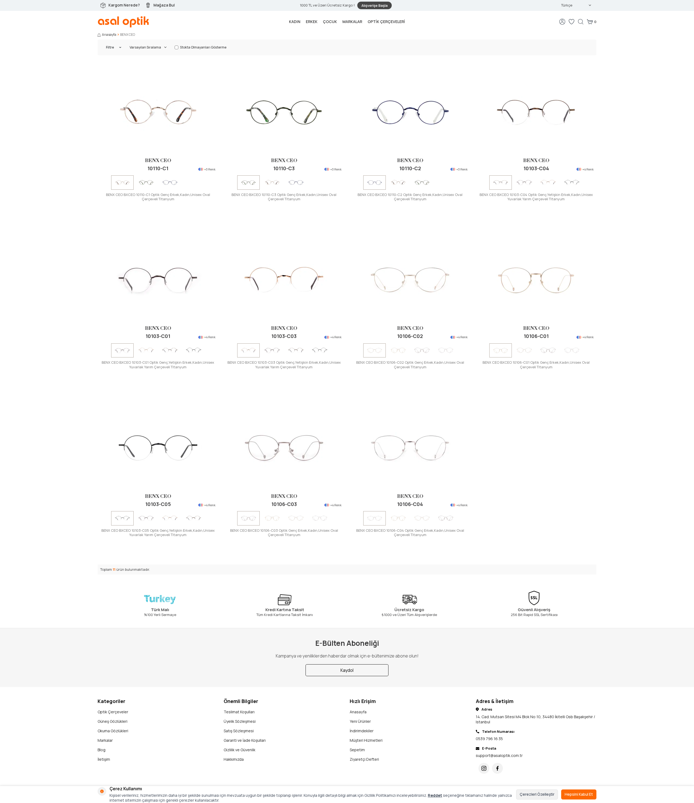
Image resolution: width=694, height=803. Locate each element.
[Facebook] (497, 768)
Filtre (110, 47)
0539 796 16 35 (489, 738)
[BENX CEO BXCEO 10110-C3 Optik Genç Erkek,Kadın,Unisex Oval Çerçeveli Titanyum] (146, 182)
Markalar (352, 21)
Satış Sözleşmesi (239, 730)
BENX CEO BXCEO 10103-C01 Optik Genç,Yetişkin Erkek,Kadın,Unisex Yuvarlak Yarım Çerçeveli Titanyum (158, 364)
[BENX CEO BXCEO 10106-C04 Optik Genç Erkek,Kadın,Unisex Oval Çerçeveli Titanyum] (445, 350)
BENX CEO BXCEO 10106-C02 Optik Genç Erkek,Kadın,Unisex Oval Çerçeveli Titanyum (410, 364)
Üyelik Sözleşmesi (240, 721)
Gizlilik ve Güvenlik (239, 749)
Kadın (294, 21)
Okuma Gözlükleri (113, 730)
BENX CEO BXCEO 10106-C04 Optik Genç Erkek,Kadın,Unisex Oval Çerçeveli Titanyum (410, 532)
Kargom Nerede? (124, 5)
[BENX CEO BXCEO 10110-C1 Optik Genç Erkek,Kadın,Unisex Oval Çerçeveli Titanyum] (158, 112)
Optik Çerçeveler (113, 711)
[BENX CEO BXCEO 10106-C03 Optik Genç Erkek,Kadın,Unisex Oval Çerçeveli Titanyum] (421, 350)
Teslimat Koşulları (239, 711)
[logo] (123, 22)
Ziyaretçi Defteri (364, 759)
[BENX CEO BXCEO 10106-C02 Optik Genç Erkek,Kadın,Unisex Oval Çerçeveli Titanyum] (410, 280)
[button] (104, 182)
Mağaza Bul (164, 5)
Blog (101, 749)
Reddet (435, 795)
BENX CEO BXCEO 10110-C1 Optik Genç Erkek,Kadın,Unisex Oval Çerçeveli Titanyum (158, 197)
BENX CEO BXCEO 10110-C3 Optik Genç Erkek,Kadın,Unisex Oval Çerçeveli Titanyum (284, 197)
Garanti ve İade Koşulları (245, 740)
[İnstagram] (483, 768)
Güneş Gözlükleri (112, 721)
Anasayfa (109, 35)
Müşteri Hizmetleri (366, 740)
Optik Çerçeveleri (386, 21)
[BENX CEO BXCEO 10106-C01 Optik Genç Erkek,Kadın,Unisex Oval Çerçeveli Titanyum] (398, 350)
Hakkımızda (234, 759)
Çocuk (330, 21)
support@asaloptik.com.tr (499, 755)
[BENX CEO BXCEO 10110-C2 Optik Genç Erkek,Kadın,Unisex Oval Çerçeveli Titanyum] (169, 182)
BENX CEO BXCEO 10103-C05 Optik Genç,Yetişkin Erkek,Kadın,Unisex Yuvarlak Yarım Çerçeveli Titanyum (158, 532)
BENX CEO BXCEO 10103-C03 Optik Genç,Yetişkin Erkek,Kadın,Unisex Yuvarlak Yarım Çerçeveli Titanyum (284, 364)
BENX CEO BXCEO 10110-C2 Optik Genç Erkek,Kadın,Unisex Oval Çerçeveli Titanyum (410, 197)
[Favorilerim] (571, 21)
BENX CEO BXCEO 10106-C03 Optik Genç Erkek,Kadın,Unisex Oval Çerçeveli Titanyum (284, 532)
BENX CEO (158, 160)
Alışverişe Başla (374, 5)
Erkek (311, 21)
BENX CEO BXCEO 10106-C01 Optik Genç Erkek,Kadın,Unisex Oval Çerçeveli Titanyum (536, 364)
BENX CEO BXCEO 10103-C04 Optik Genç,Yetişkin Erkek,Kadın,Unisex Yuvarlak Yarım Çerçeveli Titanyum (536, 197)
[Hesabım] (562, 21)
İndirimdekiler (362, 730)
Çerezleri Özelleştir (537, 794)
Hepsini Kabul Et (579, 794)
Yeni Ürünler (360, 721)
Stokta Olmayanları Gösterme (203, 47)
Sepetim (357, 749)
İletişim (104, 759)
